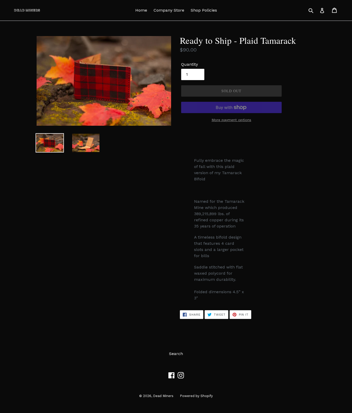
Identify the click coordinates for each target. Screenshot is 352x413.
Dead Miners (163, 396)
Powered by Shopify (196, 396)
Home (141, 10)
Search (176, 353)
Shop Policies (204, 10)
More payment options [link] (231, 120)
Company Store (169, 10)
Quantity (189, 64)
